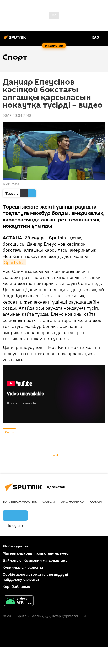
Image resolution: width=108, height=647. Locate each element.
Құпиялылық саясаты (23, 567)
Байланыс (12, 560)
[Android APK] (18, 601)
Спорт (9, 432)
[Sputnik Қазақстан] (16, 39)
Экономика (72, 501)
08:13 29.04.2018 (17, 115)
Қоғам (96, 501)
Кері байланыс (16, 586)
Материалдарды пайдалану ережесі (36, 553)
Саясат (49, 501)
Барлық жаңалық (20, 501)
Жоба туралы (15, 546)
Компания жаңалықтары (46, 560)
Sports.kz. (14, 262)
